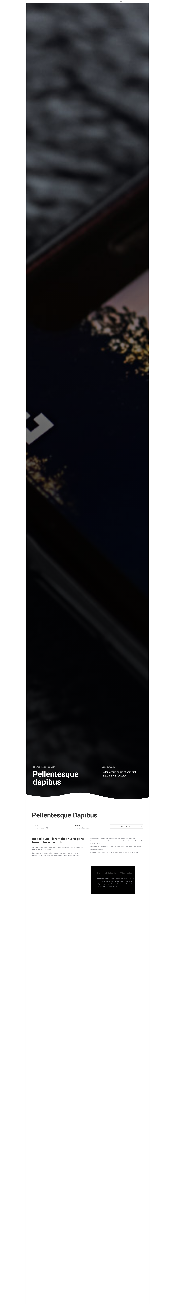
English (114, 1)
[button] (126, 826)
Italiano (122, 1)
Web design (41, 767)
